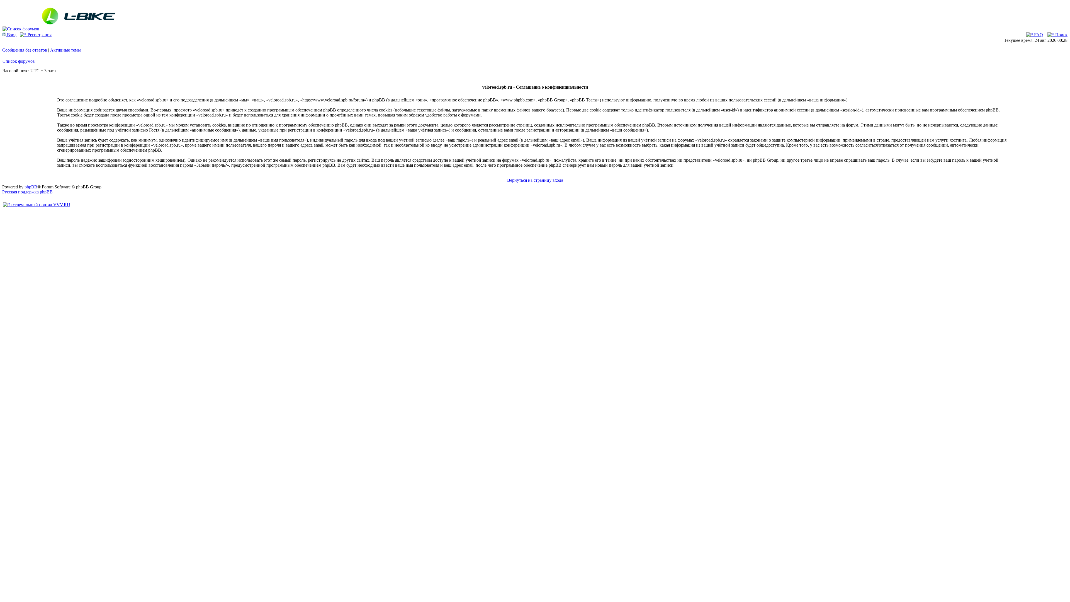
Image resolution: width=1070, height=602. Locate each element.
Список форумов (19, 61)
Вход (11, 34)
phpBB (31, 187)
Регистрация (39, 34)
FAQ (1038, 34)
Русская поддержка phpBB (27, 192)
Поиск (1060, 34)
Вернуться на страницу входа (535, 180)
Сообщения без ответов (24, 50)
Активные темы (65, 50)
